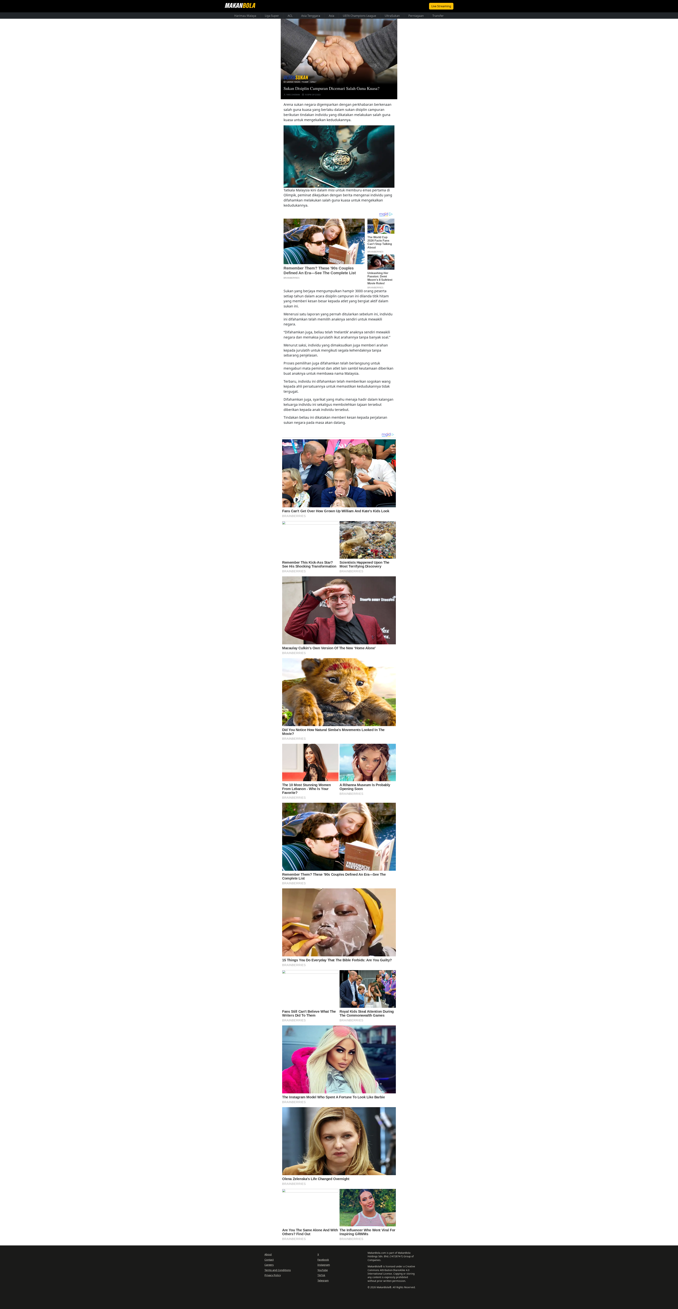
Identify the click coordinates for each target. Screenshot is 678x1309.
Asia (331, 16)
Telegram (323, 1280)
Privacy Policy (272, 1275)
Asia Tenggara (310, 16)
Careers (269, 1264)
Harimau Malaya (245, 16)
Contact (269, 1259)
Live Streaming (441, 6)
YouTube (322, 1270)
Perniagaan (416, 16)
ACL (290, 16)
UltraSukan (392, 16)
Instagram (323, 1264)
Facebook (323, 1259)
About (268, 1254)
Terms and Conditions (277, 1270)
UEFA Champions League (359, 16)
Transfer (438, 16)
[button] (339, 156)
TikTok (321, 1275)
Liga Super (272, 16)
